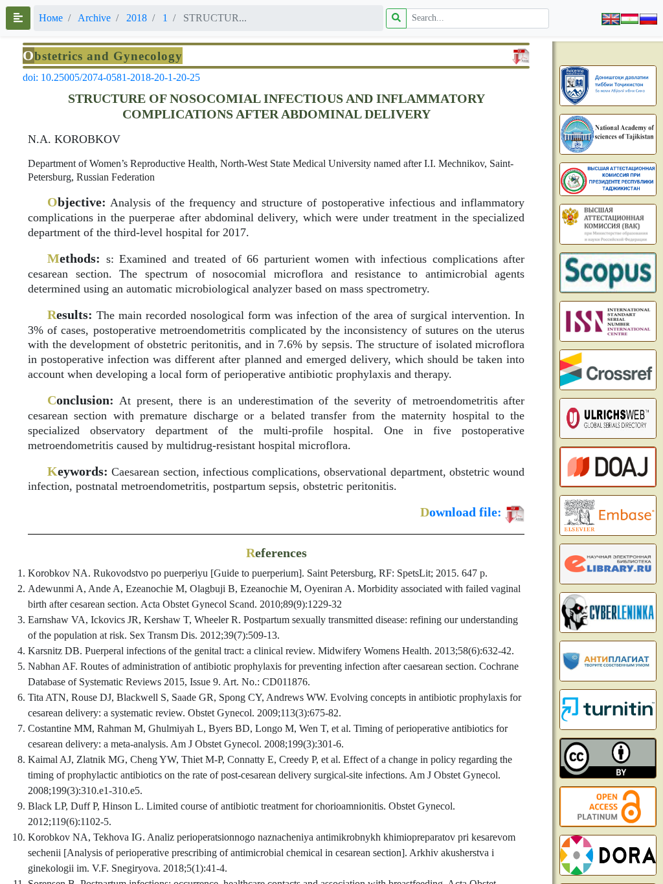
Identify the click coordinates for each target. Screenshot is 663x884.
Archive (94, 17)
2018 (136, 17)
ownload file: (461, 512)
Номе (51, 17)
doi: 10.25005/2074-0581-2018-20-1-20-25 (111, 77)
